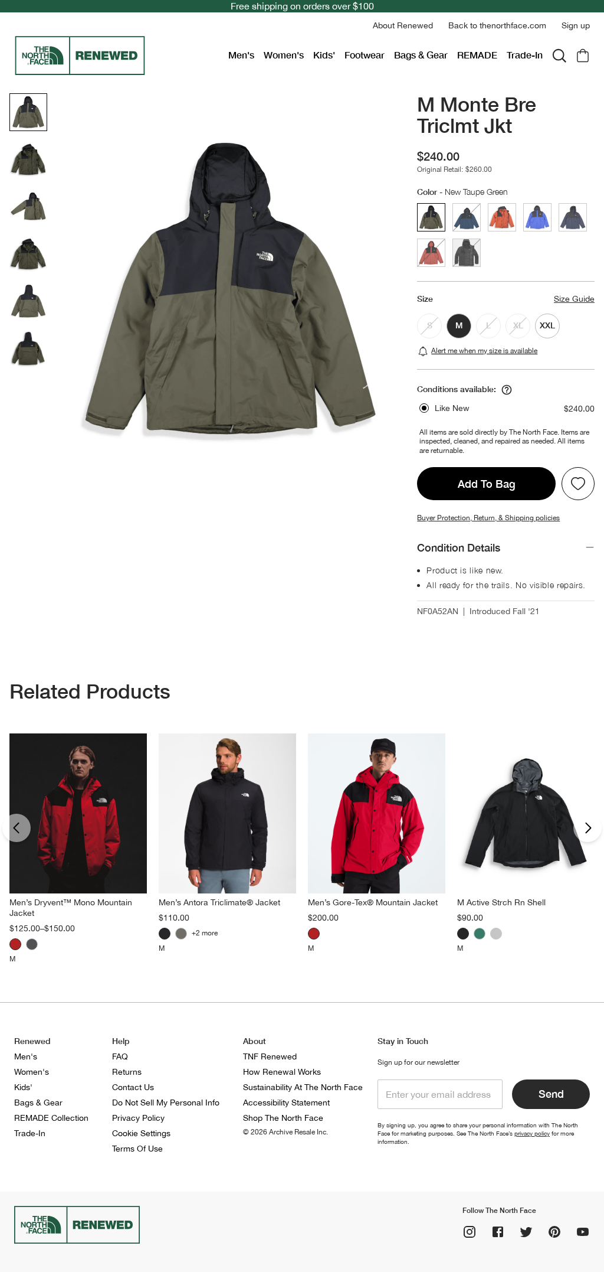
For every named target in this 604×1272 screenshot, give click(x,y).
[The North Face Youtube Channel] (583, 1232)
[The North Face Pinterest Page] (554, 1232)
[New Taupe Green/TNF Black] (181, 934)
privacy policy (532, 1133)
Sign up (576, 25)
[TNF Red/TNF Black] (15, 944)
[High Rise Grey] (496, 934)
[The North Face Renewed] (116, 55)
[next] (587, 828)
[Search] (559, 55)
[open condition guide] (507, 390)
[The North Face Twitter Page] (526, 1232)
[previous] (16, 828)
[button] (403, 25)
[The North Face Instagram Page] (469, 1232)
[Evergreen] (479, 934)
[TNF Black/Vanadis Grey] (164, 934)
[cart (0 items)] (583, 55)
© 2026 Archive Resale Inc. (285, 1132)
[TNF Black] (32, 944)
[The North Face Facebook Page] (498, 1232)
